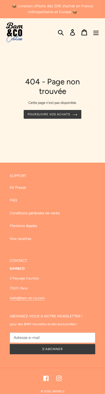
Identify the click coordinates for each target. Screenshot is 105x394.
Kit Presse (18, 187)
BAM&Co (58, 391)
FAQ (13, 200)
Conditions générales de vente (35, 213)
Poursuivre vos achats (49, 114)
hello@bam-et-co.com (27, 298)
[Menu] (96, 32)
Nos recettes (20, 238)
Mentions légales (23, 226)
